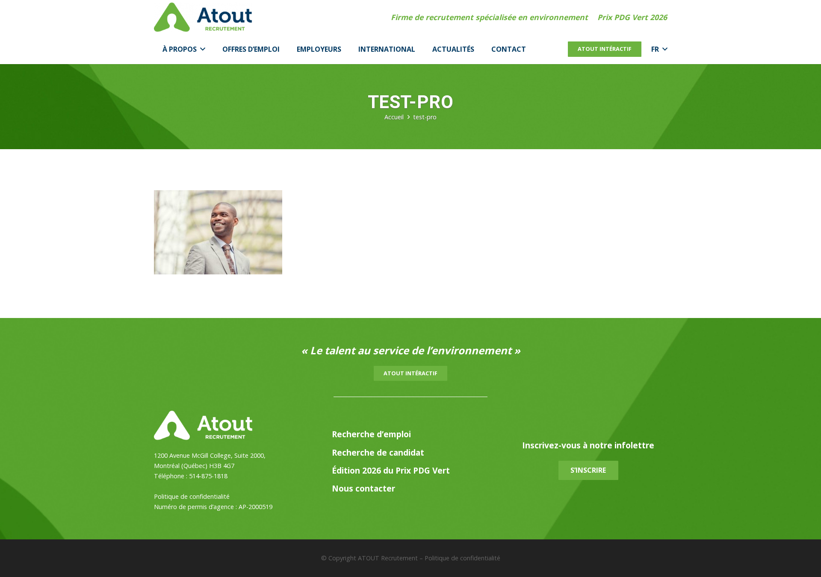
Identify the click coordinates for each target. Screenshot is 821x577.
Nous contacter (363, 488)
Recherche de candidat (378, 452)
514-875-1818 (208, 476)
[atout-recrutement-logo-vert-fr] (203, 17)
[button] (201, 49)
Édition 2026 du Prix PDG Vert (391, 470)
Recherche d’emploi (371, 434)
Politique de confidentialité (192, 496)
